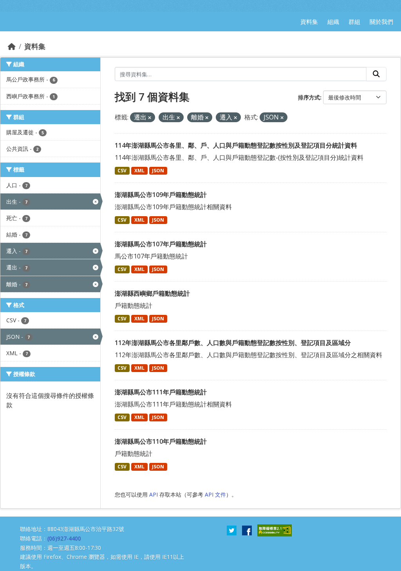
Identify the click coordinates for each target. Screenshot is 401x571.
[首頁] (12, 46)
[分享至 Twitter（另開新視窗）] (231, 530)
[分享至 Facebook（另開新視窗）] (247, 530)
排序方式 (309, 97)
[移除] (149, 118)
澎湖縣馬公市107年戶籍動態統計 (161, 244)
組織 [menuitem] (333, 21)
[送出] (376, 74)
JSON (158, 170)
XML (139, 170)
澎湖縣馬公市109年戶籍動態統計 (161, 194)
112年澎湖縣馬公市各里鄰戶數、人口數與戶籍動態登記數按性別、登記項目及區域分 (233, 342)
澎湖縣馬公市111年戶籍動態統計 (161, 392)
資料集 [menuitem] (309, 21)
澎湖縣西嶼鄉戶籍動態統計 (152, 293)
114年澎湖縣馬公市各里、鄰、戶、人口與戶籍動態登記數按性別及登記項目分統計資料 (236, 145)
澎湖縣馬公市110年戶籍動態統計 (161, 441)
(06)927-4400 (64, 538)
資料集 (34, 46)
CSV (121, 170)
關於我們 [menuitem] (381, 21)
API (153, 494)
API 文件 (215, 494)
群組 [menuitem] (354, 21)
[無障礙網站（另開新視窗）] (274, 530)
